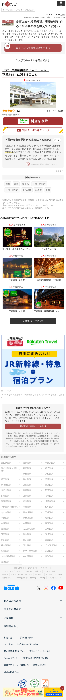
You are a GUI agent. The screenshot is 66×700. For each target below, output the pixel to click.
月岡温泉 (27, 496)
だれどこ (20, 571)
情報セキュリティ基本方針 (16, 664)
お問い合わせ (10, 637)
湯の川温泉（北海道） (9, 469)
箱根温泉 (5, 551)
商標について (39, 664)
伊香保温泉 (6, 485)
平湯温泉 (5, 518)
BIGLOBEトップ (11, 671)
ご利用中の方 (11, 626)
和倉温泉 (27, 507)
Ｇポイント (45, 568)
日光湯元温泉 (51, 545)
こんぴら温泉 (29, 529)
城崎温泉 (49, 518)
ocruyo (29, 571)
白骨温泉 (5, 496)
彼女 (8, 184)
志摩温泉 (49, 551)
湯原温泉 (49, 534)
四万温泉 (49, 485)
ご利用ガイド (32, 568)
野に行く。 (39, 574)
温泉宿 (38, 190)
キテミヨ (5, 574)
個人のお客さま (12, 600)
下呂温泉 (27, 190)
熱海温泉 (49, 556)
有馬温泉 (5, 523)
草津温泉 (49, 479)
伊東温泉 (27, 501)
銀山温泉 (27, 479)
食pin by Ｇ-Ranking (37, 578)
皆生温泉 (27, 534)
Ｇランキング (9, 571)
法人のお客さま (12, 609)
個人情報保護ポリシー (14, 651)
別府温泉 (5, 540)
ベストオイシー (17, 574)
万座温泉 (27, 485)
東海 (16, 184)
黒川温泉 (27, 540)
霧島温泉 (49, 540)
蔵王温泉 (5, 479)
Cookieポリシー (12, 658)
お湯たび (37, 571)
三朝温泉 (49, 529)
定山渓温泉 (6, 463)
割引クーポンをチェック (35, 130)
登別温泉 (27, 463)
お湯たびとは (19, 568)
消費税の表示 (26, 637)
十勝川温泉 (50, 463)
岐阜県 (25, 184)
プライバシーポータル (39, 651)
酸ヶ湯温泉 (6, 545)
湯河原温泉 (6, 501)
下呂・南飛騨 (39, 184)
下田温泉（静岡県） (10, 507)
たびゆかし (6, 578)
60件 (61, 111)
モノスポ (28, 574)
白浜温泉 (27, 523)
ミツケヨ (58, 574)
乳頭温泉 (27, 468)
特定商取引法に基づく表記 (36, 658)
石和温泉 (49, 496)
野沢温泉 (49, 490)
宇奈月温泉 (28, 512)
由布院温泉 (28, 556)
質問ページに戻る (34, 321)
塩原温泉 (27, 490)
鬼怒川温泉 (6, 490)
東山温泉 (49, 474)
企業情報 (9, 618)
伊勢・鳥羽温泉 (30, 551)
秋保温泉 (27, 474)
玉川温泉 (27, 545)
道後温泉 (5, 529)
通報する (60, 171)
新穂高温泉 (28, 518)
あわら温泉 (6, 512)
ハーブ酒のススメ (54, 578)
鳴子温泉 (49, 468)
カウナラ (49, 574)
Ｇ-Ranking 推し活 (20, 578)
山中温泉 (49, 507)
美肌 (48, 190)
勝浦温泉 (49, 523)
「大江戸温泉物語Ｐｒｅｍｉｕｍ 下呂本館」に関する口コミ (25, 72)
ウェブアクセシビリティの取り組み (21, 644)
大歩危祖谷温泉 (8, 556)
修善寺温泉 (50, 501)
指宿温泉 (5, 562)
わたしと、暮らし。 (51, 571)
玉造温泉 (5, 534)
